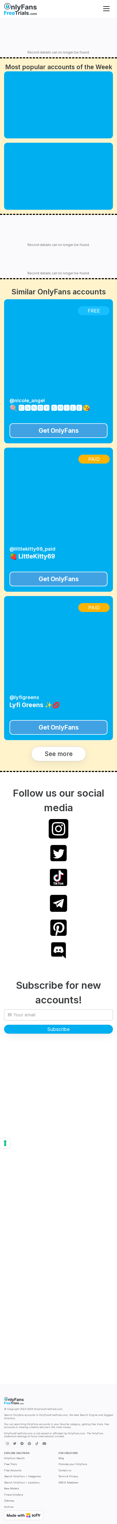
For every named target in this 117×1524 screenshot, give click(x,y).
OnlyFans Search (14, 1458)
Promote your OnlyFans (73, 1464)
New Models (11, 1488)
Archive (8, 1506)
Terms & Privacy (68, 1476)
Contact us (65, 1470)
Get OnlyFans (59, 430)
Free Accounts (12, 1470)
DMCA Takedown (68, 1482)
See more (59, 753)
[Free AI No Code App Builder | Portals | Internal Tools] (23, 1515)
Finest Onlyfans (13, 1494)
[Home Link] (20, 9)
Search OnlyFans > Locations (21, 1482)
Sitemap (9, 1500)
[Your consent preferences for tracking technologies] (5, 1143)
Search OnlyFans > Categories (22, 1476)
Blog (61, 1458)
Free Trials (10, 1464)
